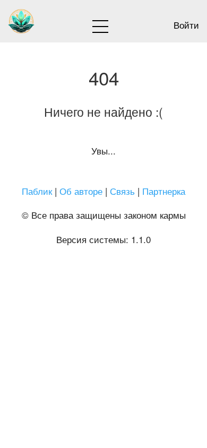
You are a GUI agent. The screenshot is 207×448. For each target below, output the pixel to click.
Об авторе (80, 190)
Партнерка (163, 190)
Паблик (37, 190)
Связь (122, 190)
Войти (186, 24)
